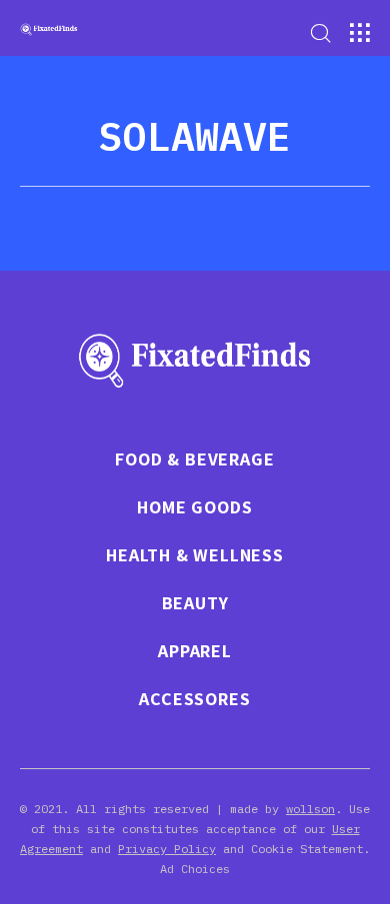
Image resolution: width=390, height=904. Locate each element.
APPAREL (195, 651)
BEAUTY (195, 603)
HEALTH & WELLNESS (195, 555)
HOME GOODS (194, 507)
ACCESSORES (194, 699)
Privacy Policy (167, 848)
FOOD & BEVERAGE (194, 459)
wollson (310, 808)
